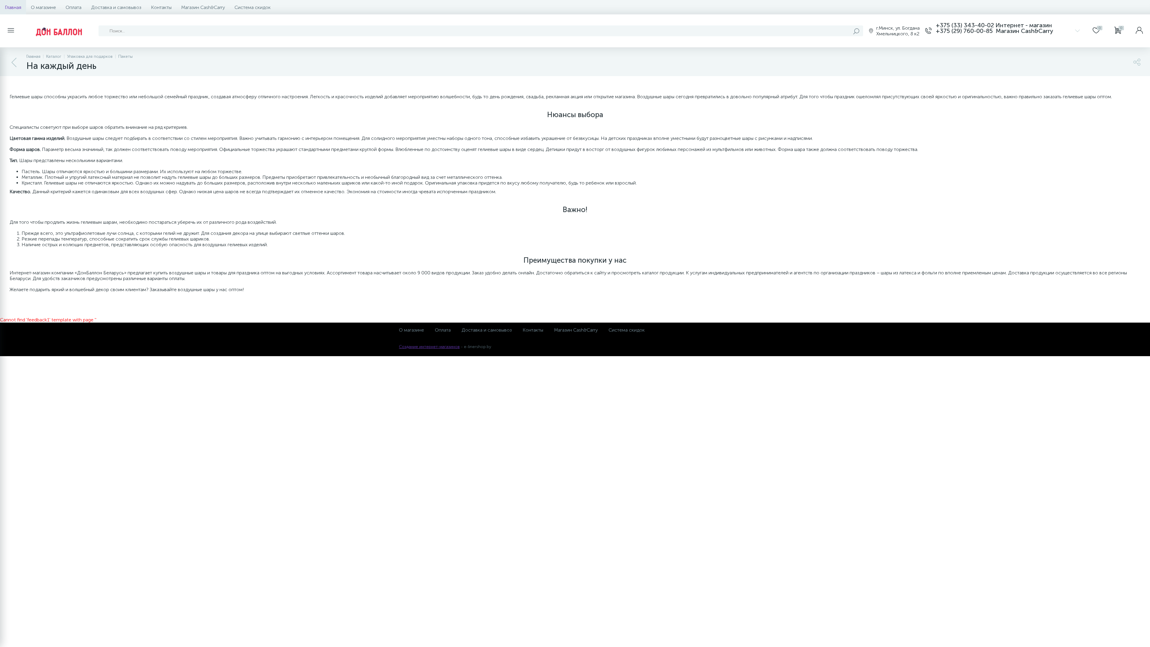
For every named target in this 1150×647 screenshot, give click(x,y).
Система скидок (252, 7)
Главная (13, 7)
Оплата (73, 7)
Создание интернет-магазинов (429, 346)
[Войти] (1139, 31)
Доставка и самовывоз (116, 7)
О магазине (43, 7)
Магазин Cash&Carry (203, 7)
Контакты (161, 7)
